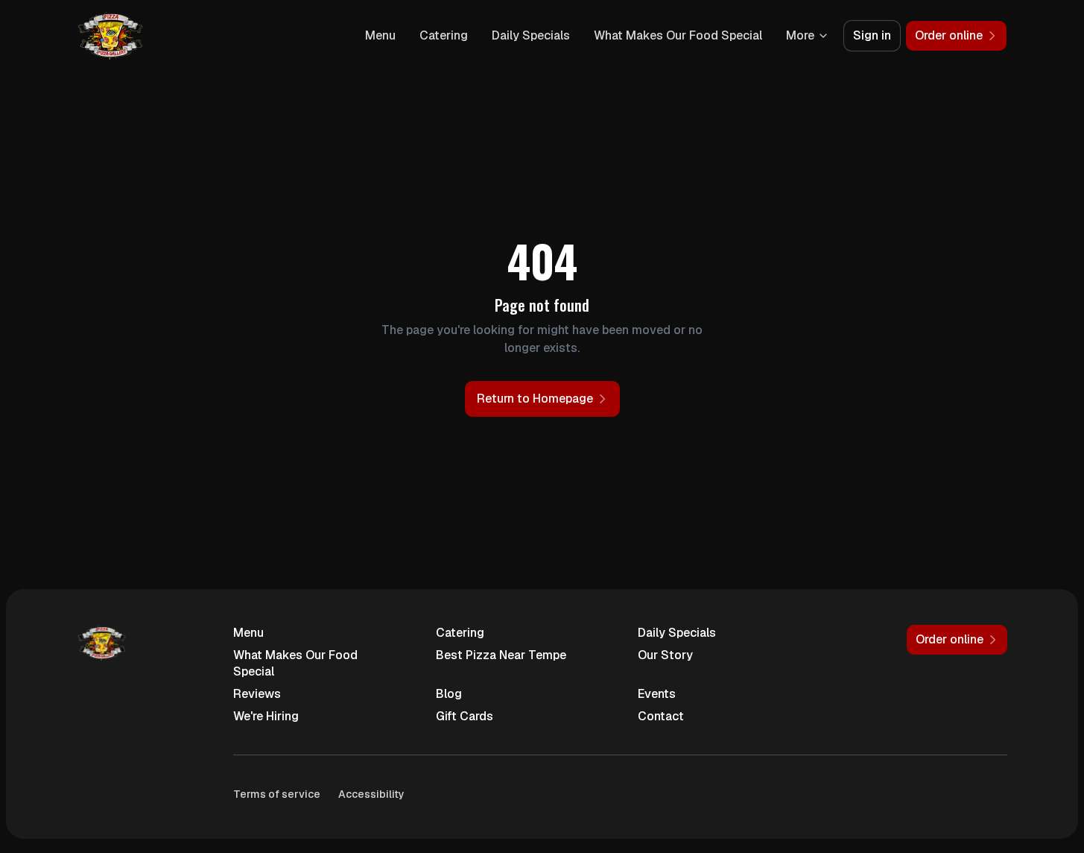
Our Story (665, 655)
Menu (380, 35)
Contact (661, 716)
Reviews (257, 694)
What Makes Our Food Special (678, 35)
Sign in (872, 35)
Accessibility (371, 794)
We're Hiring (266, 716)
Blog (449, 694)
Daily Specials (531, 35)
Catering (443, 35)
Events (657, 694)
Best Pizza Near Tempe (501, 655)
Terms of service (276, 794)
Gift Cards (464, 716)
